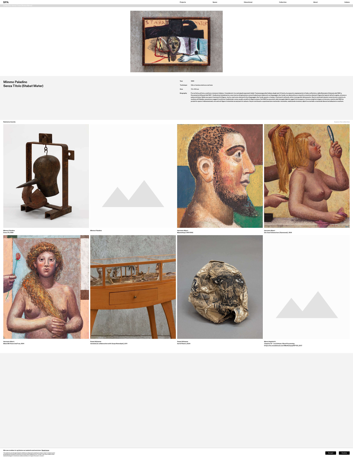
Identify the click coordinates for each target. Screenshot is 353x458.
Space (215, 2)
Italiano (347, 2)
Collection (282, 2)
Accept (330, 453)
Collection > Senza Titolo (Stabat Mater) (17, 5)
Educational (248, 2)
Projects (183, 2)
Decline (344, 453)
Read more (45, 450)
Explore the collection (342, 122)
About (315, 2)
